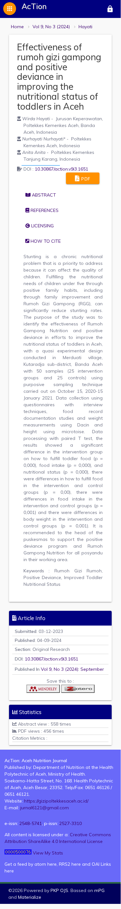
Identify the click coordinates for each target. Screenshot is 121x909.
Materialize (29, 897)
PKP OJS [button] (59, 890)
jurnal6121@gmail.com (44, 808)
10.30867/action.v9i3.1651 (61, 169)
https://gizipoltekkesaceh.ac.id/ (56, 801)
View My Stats (48, 853)
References (44, 210)
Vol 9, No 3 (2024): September (72, 669)
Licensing (42, 226)
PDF (85, 178)
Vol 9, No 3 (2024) (51, 26)
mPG (99, 890)
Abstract (43, 195)
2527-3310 (70, 823)
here (52, 864)
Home (17, 26)
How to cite (45, 241)
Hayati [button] (85, 26)
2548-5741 (30, 823)
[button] (43, 690)
